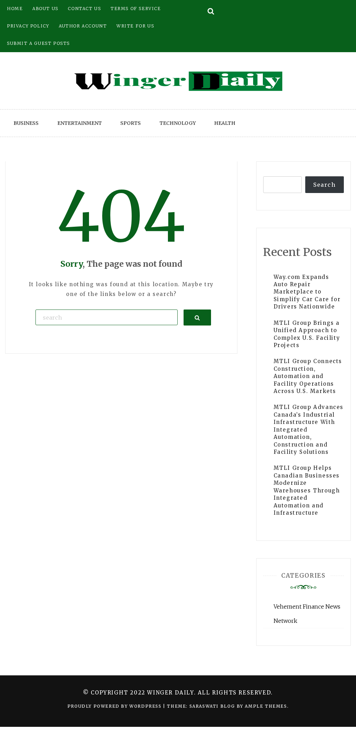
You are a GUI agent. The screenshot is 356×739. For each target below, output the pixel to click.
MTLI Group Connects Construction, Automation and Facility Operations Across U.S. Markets (308, 376)
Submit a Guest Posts (38, 43)
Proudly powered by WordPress (115, 706)
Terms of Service (136, 8)
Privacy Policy (28, 26)
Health (224, 123)
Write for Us (135, 26)
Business (26, 123)
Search (324, 184)
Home (15, 8)
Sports (130, 123)
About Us (45, 8)
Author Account (83, 26)
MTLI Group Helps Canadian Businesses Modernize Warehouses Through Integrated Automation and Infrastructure (307, 490)
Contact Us (84, 8)
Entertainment (79, 123)
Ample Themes (266, 706)
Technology (178, 123)
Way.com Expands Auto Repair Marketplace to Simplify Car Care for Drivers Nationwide (307, 292)
